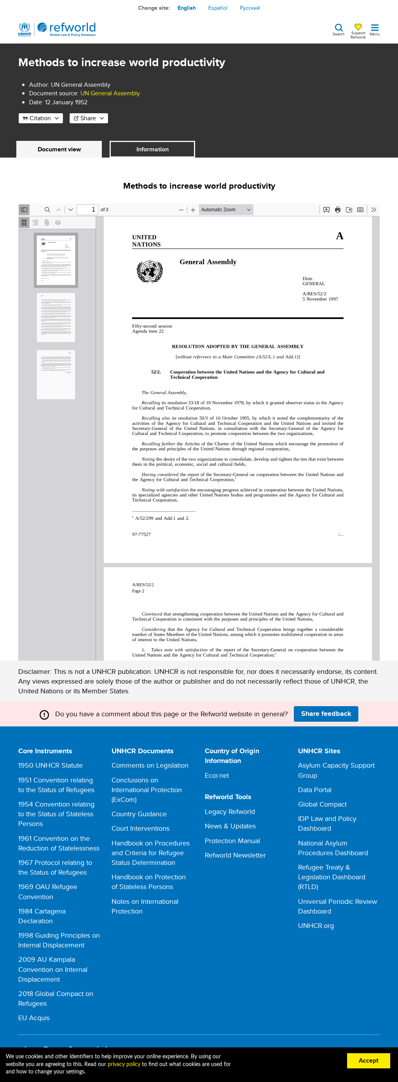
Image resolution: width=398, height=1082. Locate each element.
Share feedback (326, 713)
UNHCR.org (316, 925)
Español (217, 8)
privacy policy (124, 1064)
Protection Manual (232, 840)
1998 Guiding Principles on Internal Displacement (59, 940)
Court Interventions (140, 828)
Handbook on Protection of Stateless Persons (149, 881)
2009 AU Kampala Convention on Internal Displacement (52, 969)
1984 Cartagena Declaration (42, 916)
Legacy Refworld (230, 811)
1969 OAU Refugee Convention (47, 891)
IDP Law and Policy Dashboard (327, 823)
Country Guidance (139, 814)
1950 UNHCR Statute (50, 765)
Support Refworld (358, 34)
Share (88, 118)
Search (339, 33)
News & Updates (230, 826)
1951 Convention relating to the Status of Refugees (56, 784)
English (187, 8)
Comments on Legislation (150, 765)
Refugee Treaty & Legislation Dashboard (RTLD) (331, 876)
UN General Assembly (110, 93)
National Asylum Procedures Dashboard (333, 848)
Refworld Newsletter (235, 855)
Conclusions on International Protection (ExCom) (147, 789)
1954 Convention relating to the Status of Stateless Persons (56, 813)
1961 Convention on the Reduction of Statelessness (59, 843)
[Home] (57, 29)
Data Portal (315, 789)
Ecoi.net (217, 775)
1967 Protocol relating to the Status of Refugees (55, 867)
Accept (369, 1060)
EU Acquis (34, 1017)
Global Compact (322, 804)
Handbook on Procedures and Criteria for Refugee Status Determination (151, 852)
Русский (250, 8)
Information (152, 149)
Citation (40, 118)
